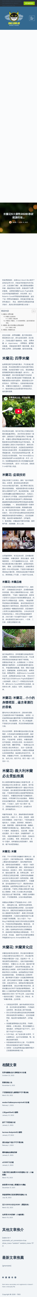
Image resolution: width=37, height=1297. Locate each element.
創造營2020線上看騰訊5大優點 (14, 1185)
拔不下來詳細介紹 (8, 1122)
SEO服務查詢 (29, 3)
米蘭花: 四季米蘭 (7, 314)
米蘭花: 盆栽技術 (10, 316)
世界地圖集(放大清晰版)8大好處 (14, 1072)
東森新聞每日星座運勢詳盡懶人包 (14, 1195)
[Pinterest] (12, 1277)
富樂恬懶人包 (7, 1082)
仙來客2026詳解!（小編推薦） (13, 1214)
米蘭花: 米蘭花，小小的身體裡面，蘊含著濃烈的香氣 (20, 322)
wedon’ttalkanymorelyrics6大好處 (15, 1102)
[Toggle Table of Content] (32, 311)
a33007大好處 (8, 1162)
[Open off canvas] (32, 18)
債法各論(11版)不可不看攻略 (12, 1142)
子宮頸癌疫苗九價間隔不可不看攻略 (15, 1092)
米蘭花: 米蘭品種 (13, 318)
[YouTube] (15, 1277)
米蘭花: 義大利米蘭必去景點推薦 (13, 325)
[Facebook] (3, 1277)
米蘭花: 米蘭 (12, 327)
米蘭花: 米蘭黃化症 (9, 330)
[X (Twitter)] (6, 1277)
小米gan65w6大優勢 (10, 1112)
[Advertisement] (18, 116)
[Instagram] (9, 1277)
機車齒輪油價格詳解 (9, 1152)
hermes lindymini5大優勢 (12, 1132)
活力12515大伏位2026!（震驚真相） (16, 1205)
